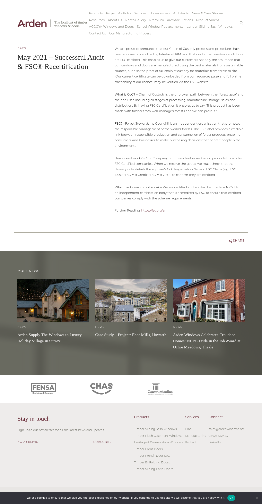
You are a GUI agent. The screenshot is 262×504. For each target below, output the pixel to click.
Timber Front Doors (148, 449)
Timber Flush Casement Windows (158, 436)
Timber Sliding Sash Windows (155, 429)
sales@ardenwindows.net (227, 429)
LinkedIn (215, 442)
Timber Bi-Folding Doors (152, 462)
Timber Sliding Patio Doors (153, 469)
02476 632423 (218, 436)
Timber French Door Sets (152, 455)
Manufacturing (196, 436)
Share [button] (238, 240)
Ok (231, 497)
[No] (257, 498)
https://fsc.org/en (153, 210)
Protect (190, 442)
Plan (188, 429)
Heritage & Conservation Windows (158, 442)
